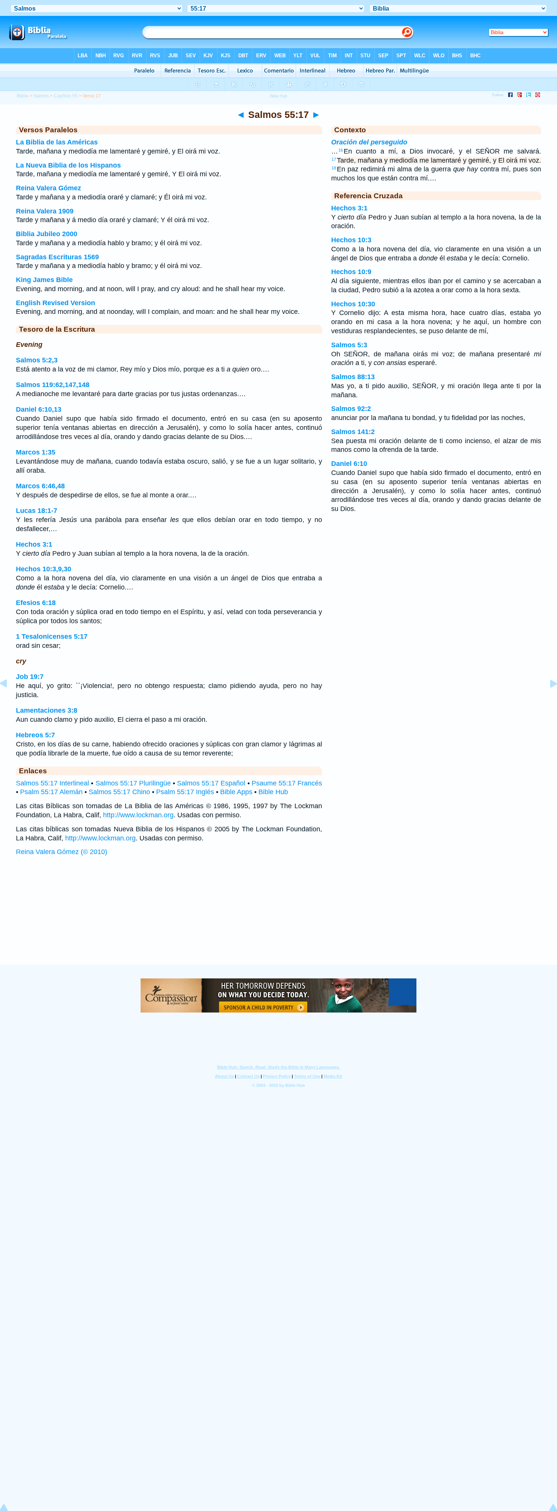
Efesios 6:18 (36, 603)
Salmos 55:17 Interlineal (52, 783)
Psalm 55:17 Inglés (185, 792)
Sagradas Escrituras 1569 (57, 257)
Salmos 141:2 (353, 432)
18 (334, 168)
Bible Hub (273, 792)
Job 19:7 (30, 676)
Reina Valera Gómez (48, 188)
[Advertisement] (278, 918)
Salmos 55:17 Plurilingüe (133, 783)
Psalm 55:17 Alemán (51, 792)
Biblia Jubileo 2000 (46, 234)
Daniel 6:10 (349, 463)
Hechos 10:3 (351, 240)
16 (340, 150)
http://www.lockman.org (138, 815)
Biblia (22, 96)
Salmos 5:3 (349, 345)
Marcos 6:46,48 (40, 486)
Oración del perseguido (369, 142)
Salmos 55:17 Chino (119, 792)
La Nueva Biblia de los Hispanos (68, 165)
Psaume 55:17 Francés (287, 783)
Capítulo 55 (66, 96)
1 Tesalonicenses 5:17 (52, 636)
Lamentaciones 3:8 (46, 710)
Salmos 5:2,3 (37, 360)
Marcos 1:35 (35, 452)
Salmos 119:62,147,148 (52, 385)
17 (334, 159)
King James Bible (44, 280)
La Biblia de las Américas (57, 142)
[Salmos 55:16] (9, 700)
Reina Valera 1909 (45, 211)
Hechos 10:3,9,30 (43, 569)
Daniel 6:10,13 (38, 409)
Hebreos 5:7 (35, 735)
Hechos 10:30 (353, 304)
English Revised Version (55, 303)
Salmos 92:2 (351, 408)
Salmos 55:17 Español (211, 783)
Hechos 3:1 (34, 544)
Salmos (41, 96)
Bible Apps (236, 792)
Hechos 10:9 (351, 272)
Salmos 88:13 (353, 377)
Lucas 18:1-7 (36, 510)
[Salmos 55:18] (547, 700)
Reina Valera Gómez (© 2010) (61, 852)
